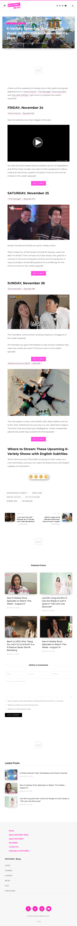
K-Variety (11, 23)
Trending (21, 23)
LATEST (7, 865)
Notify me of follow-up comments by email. (23, 705)
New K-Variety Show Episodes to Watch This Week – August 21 (19, 601)
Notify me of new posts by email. (19, 709)
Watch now (38, 183)
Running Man (12, 501)
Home (11, 831)
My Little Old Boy (32, 497)
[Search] (71, 6)
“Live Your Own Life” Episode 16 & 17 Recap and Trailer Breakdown (26, 519)
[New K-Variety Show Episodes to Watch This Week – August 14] (56, 627)
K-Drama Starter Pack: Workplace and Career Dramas (43, 773)
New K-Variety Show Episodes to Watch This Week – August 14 (54, 644)
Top (39, 921)
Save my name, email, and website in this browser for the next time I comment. (36, 701)
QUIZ (7, 886)
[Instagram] (41, 908)
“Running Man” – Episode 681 (21, 289)
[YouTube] (48, 908)
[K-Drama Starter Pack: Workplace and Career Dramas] (12, 774)
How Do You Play (14, 497)
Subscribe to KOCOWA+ (19, 851)
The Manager (27, 501)
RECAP (7, 881)
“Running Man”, (59, 92)
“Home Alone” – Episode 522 (21, 113)
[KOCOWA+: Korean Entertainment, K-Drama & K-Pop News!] (14, 5)
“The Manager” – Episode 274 (21, 199)
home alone (37, 493)
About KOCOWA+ (16, 839)
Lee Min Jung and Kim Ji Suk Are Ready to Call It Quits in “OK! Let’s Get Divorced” (44, 800)
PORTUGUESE (10, 891)
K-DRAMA (8, 871)
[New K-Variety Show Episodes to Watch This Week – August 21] (21, 583)
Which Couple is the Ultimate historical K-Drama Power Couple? (51, 519)
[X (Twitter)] (35, 908)
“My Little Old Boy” (20, 95)
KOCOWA (12, 43)
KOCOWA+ (13, 843)
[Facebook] (28, 908)
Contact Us (13, 847)
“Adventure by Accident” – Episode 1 (24, 363)
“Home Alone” (29, 92)
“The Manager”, (44, 92)
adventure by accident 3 (17, 493)
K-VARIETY (9, 876)
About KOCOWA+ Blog (18, 835)
